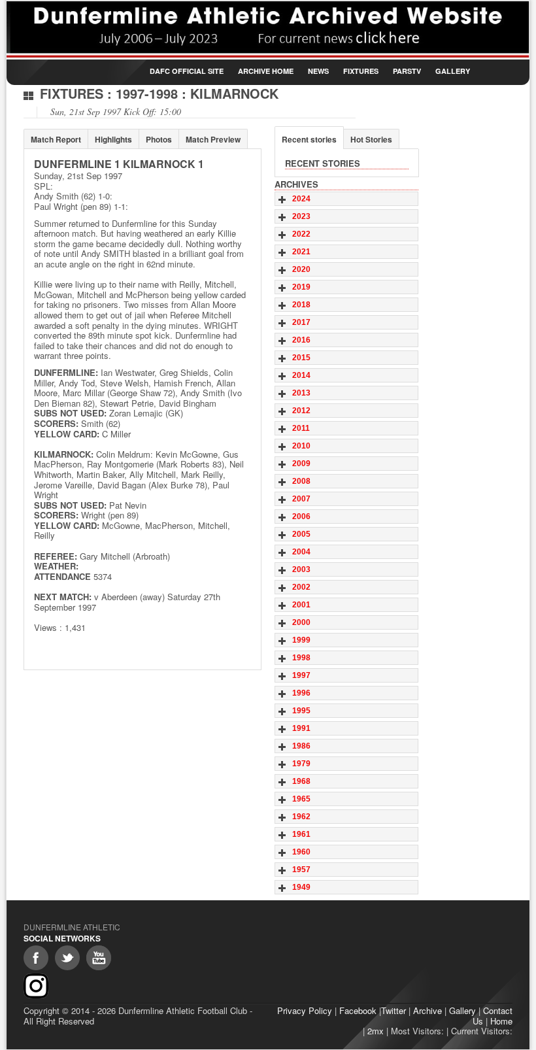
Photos (159, 139)
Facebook (358, 1010)
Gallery (452, 71)
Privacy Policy (304, 1010)
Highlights (113, 139)
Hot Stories (371, 139)
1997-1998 (147, 93)
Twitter (393, 1010)
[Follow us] (67, 957)
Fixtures (360, 71)
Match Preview (213, 139)
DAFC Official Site (187, 71)
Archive (427, 1010)
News (318, 71)
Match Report (56, 139)
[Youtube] (98, 957)
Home (501, 1021)
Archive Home (265, 71)
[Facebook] (36, 957)
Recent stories (309, 139)
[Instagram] (36, 986)
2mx (375, 1031)
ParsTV (407, 71)
